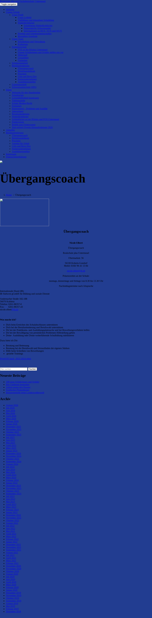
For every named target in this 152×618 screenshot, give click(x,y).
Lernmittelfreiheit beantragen (25, 98)
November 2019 (13, 595)
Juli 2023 (10, 496)
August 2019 (12, 603)
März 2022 (11, 536)
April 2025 (11, 445)
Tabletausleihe (18, 100)
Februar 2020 (12, 587)
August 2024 (12, 464)
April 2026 (11, 416)
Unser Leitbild (24, 17)
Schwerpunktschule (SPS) (24, 87)
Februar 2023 (12, 509)
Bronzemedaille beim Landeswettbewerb (25, 392)
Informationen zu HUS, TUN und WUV (43, 31)
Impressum (11, 154)
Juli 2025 (10, 437)
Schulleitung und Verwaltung (31, 41)
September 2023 (13, 493)
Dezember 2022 (13, 515)
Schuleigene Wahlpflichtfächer (38, 25)
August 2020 (12, 574)
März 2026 (11, 418)
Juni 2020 (10, 579)
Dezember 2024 (13, 453)
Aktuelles (10, 130)
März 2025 (11, 448)
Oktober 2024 (12, 459)
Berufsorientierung (20, 65)
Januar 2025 (11, 451)
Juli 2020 (10, 576)
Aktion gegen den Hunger (18, 387)
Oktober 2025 (12, 432)
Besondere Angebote (27, 36)
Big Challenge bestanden (17, 384)
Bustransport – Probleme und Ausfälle (30, 108)
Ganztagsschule (19, 84)
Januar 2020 (11, 590)
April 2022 (11, 534)
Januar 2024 (11, 483)
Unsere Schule (13, 12)
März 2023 (11, 507)
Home (9, 195)
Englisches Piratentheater (17, 390)
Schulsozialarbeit (20, 63)
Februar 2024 (12, 480)
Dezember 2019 (13, 593)
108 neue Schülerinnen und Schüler (22, 382)
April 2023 (11, 504)
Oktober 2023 (12, 491)
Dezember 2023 (13, 485)
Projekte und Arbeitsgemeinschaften (35, 33)
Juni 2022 (10, 528)
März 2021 (11, 560)
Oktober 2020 (12, 571)
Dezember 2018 (13, 611)
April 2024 (11, 475)
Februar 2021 (12, 563)
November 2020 (13, 568)
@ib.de (14, 309)
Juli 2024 (10, 467)
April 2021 (11, 558)
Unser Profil (17, 15)
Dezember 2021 (13, 544)
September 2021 (13, 550)
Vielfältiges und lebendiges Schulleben (36, 20)
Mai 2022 (10, 531)
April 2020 (11, 582)
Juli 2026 (10, 408)
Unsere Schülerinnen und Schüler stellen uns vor (40, 52)
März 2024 (11, 477)
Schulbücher (18, 95)
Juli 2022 (10, 526)
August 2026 (12, 405)
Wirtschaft (22, 55)
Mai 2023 (10, 501)
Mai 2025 (10, 442)
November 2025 (13, 429)
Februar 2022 (12, 539)
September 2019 (13, 601)
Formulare (22, 60)
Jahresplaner (17, 111)
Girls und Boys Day (27, 76)
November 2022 (13, 517)
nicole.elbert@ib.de (76, 271)
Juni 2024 (10, 469)
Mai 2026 (10, 413)
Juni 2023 (10, 499)
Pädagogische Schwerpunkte (37, 28)
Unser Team (17, 39)
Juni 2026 (10, 410)
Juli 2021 (10, 555)
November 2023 (13, 488)
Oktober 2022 (12, 520)
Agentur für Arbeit (20, 143)
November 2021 (13, 547)
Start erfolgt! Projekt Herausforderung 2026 (32, 127)
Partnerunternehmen (27, 79)
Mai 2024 (10, 472)
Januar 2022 (11, 542)
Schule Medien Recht (22, 103)
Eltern (9, 90)
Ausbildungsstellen (27, 82)
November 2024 (13, 456)
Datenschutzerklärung (16, 157)
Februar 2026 (12, 421)
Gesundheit (23, 57)
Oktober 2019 (12, 598)
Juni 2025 (10, 440)
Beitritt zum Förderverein (23, 124)
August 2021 (12, 552)
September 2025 (13, 434)
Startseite (10, 9)
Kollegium (23, 44)
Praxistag (22, 73)
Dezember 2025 (13, 426)
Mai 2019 (10, 606)
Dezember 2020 (13, 566)
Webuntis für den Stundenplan (26, 92)
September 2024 (13, 461)
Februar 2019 (12, 609)
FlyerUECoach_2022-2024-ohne (15, 358)
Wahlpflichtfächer (26, 23)
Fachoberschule (19, 47)
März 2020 (11, 584)
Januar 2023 (11, 512)
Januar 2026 (11, 424)
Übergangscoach (26, 68)
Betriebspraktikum (26, 71)
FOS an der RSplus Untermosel (33, 49)
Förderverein (18, 122)
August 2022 (12, 523)
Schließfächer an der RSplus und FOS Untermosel (35, 119)
